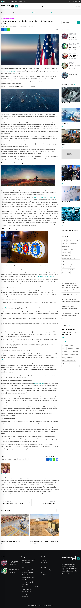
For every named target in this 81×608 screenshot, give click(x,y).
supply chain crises (39, 383)
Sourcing (62, 6)
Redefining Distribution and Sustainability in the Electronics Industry (69, 308)
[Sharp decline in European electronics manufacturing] (65, 75)
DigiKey (65, 243)
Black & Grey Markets (27, 560)
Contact (45, 565)
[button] (55, 510)
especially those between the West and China (45, 197)
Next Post (52, 501)
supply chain (21, 459)
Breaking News (23, 6)
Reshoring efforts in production (8, 307)
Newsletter (66, 252)
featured (4, 459)
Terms (44, 572)
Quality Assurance (26, 577)
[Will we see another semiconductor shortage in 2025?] (65, 36)
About (44, 560)
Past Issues (71, 6)
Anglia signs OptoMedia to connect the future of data (20, 1)
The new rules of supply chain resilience (10, 541)
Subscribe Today (47, 570)
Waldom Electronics (68, 269)
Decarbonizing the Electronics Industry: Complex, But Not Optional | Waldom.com (71, 301)
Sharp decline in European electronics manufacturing (74, 76)
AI (63, 240)
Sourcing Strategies (74, 43)
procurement (66, 255)
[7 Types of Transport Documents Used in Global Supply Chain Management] (65, 65)
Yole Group (66, 272)
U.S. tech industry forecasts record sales (13, 503)
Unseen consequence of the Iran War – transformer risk (44, 541)
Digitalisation (4, 538)
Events (24, 565)
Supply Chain (44, 6)
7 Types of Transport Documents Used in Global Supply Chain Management (74, 67)
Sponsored (25, 584)
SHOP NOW (64, 337)
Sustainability (54, 6)
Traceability (25, 591)
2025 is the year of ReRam (49, 503)
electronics (73, 243)
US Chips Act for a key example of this (45, 276)
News (23, 574)
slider (15, 459)
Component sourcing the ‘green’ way (74, 46)
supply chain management (69, 264)
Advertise (45, 562)
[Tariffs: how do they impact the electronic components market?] (65, 56)
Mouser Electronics (67, 249)
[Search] (77, 6)
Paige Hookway (5, 26)
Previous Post (8, 501)
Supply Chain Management (13, 538)
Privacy (44, 574)
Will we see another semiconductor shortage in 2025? (74, 37)
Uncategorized (26, 594)
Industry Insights (33, 6)
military (9, 459)
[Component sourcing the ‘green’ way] (65, 46)
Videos (24, 596)
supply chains (66, 267)
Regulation (25, 579)
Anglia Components (73, 240)
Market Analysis (73, 34)
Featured (24, 567)
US (26, 459)
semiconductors (67, 258)
